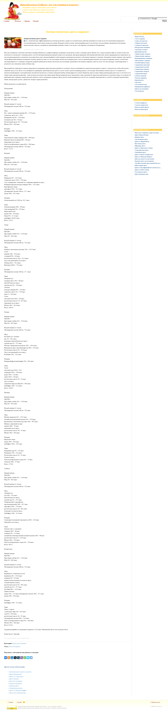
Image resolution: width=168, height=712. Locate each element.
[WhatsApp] (24, 657)
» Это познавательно (140, 84)
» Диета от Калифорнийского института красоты (147, 168)
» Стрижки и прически (141, 45)
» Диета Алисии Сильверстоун (143, 154)
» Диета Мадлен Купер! (141, 135)
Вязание (36, 21)
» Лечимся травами (140, 76)
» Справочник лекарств (141, 71)
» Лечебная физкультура (141, 63)
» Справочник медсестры (142, 65)
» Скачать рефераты (140, 103)
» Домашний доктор (140, 52)
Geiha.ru (159, 706)
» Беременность (139, 80)
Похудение (16, 646)
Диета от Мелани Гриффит (18, 690)
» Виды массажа (139, 36)
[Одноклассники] (8, 657)
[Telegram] (31, 657)
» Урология (137, 82)
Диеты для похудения (19, 643)
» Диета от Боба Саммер (141, 170)
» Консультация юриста (141, 107)
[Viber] (21, 657)
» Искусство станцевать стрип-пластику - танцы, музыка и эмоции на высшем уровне (147, 133)
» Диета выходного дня (141, 174)
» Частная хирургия (140, 78)
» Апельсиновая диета (141, 139)
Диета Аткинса (14, 679)
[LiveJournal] (18, 657)
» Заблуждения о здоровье (142, 60)
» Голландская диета (140, 172)
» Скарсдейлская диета (141, 150)
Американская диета (16, 688)
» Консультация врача (141, 109)
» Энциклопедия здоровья (142, 56)
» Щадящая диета (139, 146)
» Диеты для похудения (141, 89)
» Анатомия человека (140, 50)
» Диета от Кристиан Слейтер (143, 148)
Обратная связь (155, 702)
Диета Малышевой (15, 674)
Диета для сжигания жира (17, 693)
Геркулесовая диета (15, 683)
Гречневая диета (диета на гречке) (20, 672)
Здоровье (27, 21)
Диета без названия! (15, 681)
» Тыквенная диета (140, 152)
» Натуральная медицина (142, 47)
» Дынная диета (139, 137)
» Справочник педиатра (141, 69)
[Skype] (28, 657)
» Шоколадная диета (140, 165)
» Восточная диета (139, 144)
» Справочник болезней (141, 67)
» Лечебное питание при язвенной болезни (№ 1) (147, 163)
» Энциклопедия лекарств (142, 54)
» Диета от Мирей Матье (141, 141)
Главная (6, 21)
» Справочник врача (140, 74)
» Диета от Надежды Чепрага (143, 157)
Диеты (10, 646)
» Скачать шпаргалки (141, 105)
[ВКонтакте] (5, 657)
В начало (18, 21)
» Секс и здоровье (139, 39)
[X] (15, 657)
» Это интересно (139, 91)
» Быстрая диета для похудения (144, 161)
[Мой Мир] (12, 657)
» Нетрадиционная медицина (143, 58)
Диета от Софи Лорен (16, 676)
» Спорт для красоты (140, 41)
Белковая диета (14, 686)
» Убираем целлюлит (140, 43)
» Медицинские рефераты (142, 87)
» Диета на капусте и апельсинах (144, 159)
